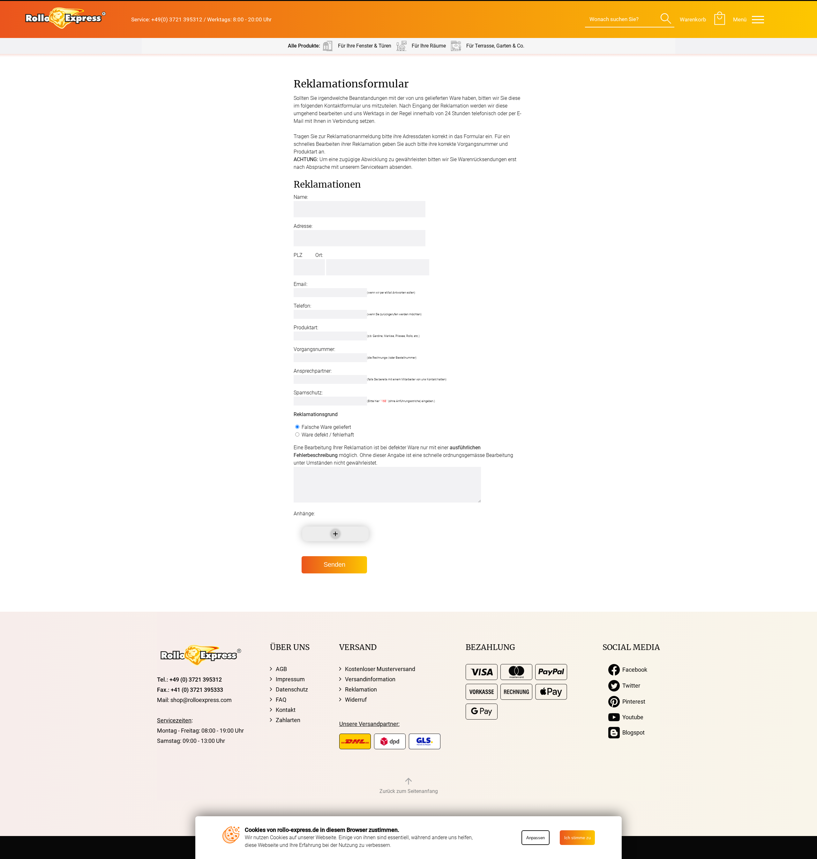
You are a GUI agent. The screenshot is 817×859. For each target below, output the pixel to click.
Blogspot (632, 732)
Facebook (633, 669)
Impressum (290, 679)
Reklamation (361, 689)
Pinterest (632, 701)
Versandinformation (370, 679)
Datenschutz (292, 689)
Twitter (630, 685)
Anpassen (535, 837)
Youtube (631, 717)
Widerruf (356, 699)
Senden (334, 564)
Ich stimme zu (577, 837)
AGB (281, 669)
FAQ (281, 699)
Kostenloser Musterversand (380, 669)
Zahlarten (288, 720)
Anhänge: (304, 514)
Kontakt (286, 709)
